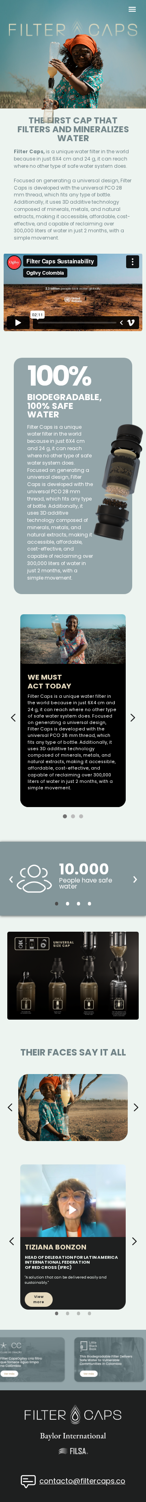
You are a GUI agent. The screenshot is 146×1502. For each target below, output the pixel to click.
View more (38, 1299)
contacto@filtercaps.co (82, 1481)
